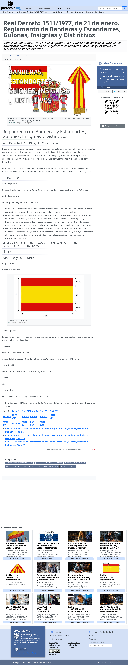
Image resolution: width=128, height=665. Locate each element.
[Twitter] (23, 653)
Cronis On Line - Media (107, 662)
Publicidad (93, 635)
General (23, 466)
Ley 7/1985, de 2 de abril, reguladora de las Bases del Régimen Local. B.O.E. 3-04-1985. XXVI (111, 611)
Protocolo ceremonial (76, 463)
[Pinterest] (25, 653)
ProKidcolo (72, 647)
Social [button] (28, 8)
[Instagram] (30, 653)
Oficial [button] (59, 8)
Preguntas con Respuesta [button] (114, 126)
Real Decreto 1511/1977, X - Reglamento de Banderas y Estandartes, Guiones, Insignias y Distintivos (110, 581)
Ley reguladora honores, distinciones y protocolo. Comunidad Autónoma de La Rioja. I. (79, 579)
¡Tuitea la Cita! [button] (120, 91)
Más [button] (69, 8)
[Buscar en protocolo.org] (124, 8)
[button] (49, 91)
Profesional (36, 466)
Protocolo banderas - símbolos (49, 463)
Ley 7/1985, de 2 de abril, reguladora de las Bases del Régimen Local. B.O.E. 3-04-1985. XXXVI (79, 548)
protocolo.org (69, 466)
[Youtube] (33, 653)
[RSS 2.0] (35, 653)
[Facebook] (20, 653)
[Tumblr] (28, 653)
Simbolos (12, 466)
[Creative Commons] (54, 651)
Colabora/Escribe (56, 647)
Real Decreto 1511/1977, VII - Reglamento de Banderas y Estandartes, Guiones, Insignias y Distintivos (16, 581)
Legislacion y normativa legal (20, 463)
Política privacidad (56, 645)
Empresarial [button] (43, 8)
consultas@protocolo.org (60, 635)
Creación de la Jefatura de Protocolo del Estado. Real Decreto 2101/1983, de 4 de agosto (48, 548)
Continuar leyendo (17, 559)
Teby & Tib (72, 645)
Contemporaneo (51, 466)
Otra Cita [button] (106, 91)
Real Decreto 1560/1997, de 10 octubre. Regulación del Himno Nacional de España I (79, 611)
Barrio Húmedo (74, 643)
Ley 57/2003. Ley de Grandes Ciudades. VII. (16, 608)
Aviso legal (53, 643)
